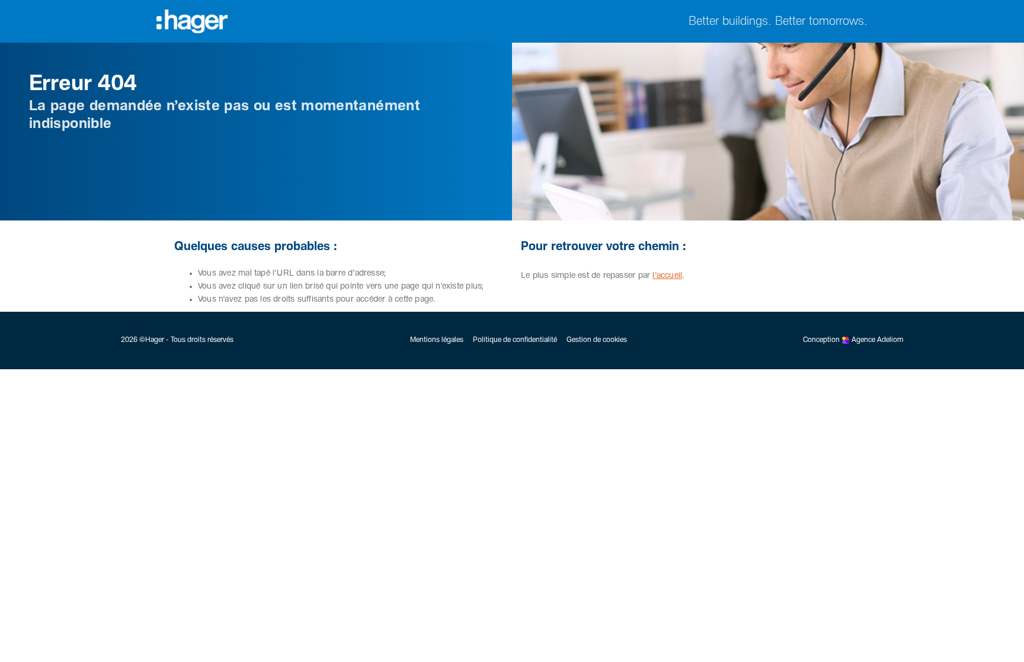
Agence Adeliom (877, 340)
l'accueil (667, 275)
